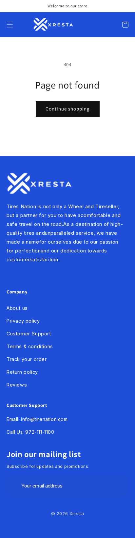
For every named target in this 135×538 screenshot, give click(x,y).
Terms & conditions (30, 346)
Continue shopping (68, 109)
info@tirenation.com (44, 419)
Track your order (27, 359)
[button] (10, 24)
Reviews (17, 385)
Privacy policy (23, 321)
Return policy (22, 372)
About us (17, 308)
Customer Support (29, 333)
